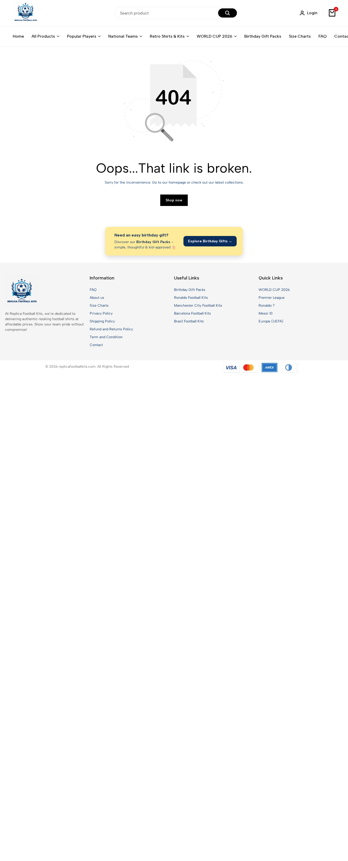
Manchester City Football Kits (198, 305)
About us (97, 297)
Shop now (174, 200)
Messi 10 (266, 313)
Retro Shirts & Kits (167, 36)
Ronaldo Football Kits (191, 297)
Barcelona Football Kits (192, 313)
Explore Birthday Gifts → (210, 241)
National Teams (123, 36)
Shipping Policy (102, 321)
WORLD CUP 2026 (214, 36)
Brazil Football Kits (189, 321)
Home (18, 36)
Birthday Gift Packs (262, 36)
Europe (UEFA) (271, 321)
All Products (43, 36)
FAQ (322, 36)
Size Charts (300, 36)
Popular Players (81, 36)
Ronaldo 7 (267, 305)
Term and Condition (106, 337)
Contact (96, 345)
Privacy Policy (101, 313)
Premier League (272, 297)
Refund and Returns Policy (111, 329)
